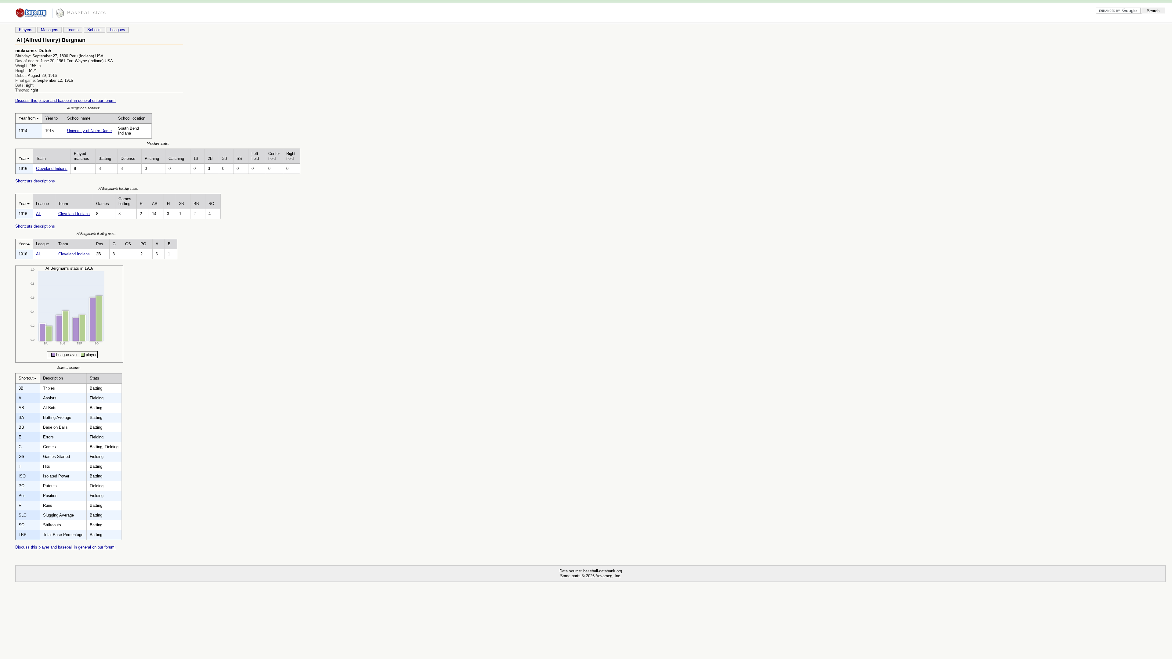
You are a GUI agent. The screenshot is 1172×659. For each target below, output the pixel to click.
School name (78, 118)
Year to (51, 118)
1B (196, 158)
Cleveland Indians (51, 168)
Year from (27, 118)
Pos (99, 244)
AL (38, 213)
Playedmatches (81, 156)
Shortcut (26, 378)
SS (239, 158)
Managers (49, 29)
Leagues (117, 29)
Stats (94, 378)
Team (41, 158)
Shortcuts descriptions (35, 181)
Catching (176, 158)
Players (25, 29)
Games (102, 203)
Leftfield (255, 156)
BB (196, 203)
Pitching (152, 158)
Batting (105, 158)
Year (23, 158)
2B (210, 158)
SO (211, 203)
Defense (128, 158)
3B (224, 158)
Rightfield (290, 156)
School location (131, 118)
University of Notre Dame (89, 130)
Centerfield (274, 156)
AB (154, 203)
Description (53, 378)
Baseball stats (86, 12)
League (42, 203)
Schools (94, 29)
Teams (73, 29)
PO (143, 244)
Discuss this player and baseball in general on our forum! (65, 100)
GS (128, 244)
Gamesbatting (124, 201)
